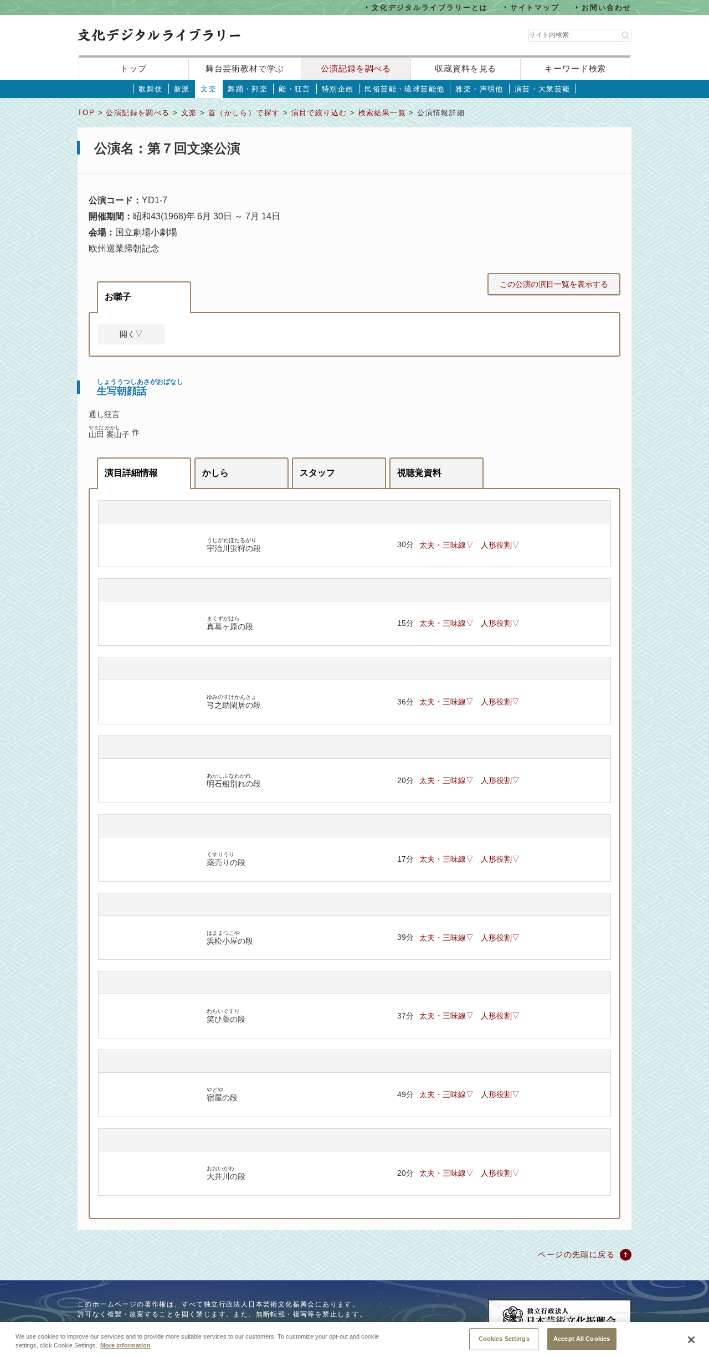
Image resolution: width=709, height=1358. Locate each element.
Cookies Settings (504, 1338)
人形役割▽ (500, 545)
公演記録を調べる (356, 68)
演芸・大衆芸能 (543, 89)
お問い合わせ (606, 7)
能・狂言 (295, 89)
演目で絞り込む (319, 113)
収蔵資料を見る (465, 68)
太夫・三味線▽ (446, 545)
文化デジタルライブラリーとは (429, 7)
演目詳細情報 (131, 472)
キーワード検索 (575, 68)
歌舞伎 (150, 89)
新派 (182, 89)
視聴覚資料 (419, 472)
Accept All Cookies (581, 1338)
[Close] (691, 1340)
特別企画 (338, 89)
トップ (133, 68)
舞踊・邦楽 (248, 89)
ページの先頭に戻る (576, 1254)
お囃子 (118, 296)
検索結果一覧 (382, 113)
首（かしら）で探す (244, 113)
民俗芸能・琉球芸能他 (404, 89)
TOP (86, 113)
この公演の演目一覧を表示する (554, 284)
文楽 (209, 89)
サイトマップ (535, 7)
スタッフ (317, 472)
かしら (215, 472)
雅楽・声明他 (479, 89)
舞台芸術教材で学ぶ (245, 68)
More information (125, 1345)
